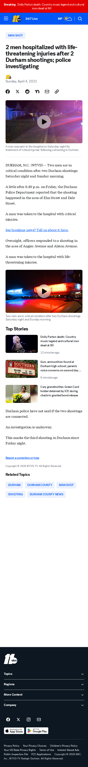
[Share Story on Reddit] (27, 91)
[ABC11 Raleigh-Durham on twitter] (18, 719)
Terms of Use (46, 750)
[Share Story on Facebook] (7, 91)
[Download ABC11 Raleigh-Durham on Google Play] (37, 730)
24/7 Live (31, 19)
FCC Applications (41, 754)
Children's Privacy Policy (64, 746)
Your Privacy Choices (35, 746)
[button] (5, 18)
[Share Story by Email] (47, 91)
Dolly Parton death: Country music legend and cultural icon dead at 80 (44, 6)
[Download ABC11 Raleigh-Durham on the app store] (14, 730)
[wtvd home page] (10, 659)
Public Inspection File (16, 754)
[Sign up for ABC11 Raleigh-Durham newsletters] (39, 719)
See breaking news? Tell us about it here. (37, 229)
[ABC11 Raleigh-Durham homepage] (16, 18)
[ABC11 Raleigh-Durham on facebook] (8, 719)
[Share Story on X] (17, 91)
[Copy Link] (56, 91)
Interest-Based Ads (68, 750)
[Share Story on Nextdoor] (37, 91)
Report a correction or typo (22, 458)
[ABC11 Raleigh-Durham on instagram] (28, 719)
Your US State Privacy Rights (20, 750)
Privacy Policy (11, 746)
